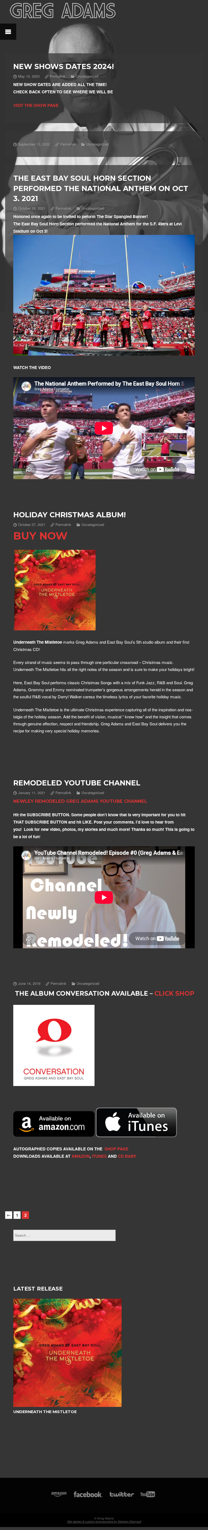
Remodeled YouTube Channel (76, 782)
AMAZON (81, 1156)
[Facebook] (88, 1497)
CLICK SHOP (174, 993)
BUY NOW (40, 535)
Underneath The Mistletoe (45, 1411)
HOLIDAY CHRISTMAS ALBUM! (69, 514)
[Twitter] (121, 1497)
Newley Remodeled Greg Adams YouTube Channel (80, 801)
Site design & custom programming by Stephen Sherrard (104, 1521)
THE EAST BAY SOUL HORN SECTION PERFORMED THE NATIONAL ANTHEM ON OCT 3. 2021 (100, 188)
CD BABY (127, 1156)
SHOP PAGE (116, 1149)
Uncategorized (87, 76)
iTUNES (99, 1156)
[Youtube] (148, 1497)
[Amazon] (59, 1497)
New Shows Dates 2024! (63, 66)
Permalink (58, 76)
